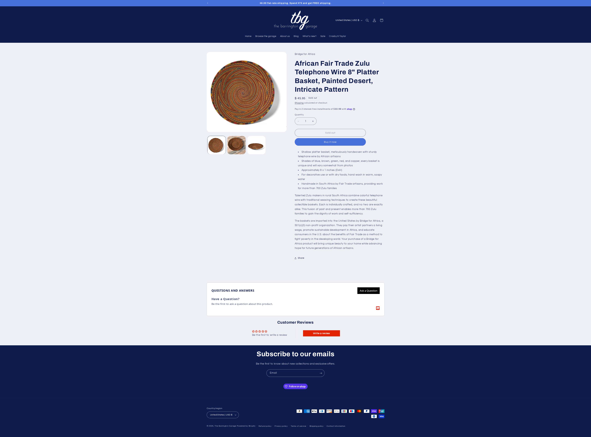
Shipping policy (317, 426)
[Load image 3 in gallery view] (256, 145)
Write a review (321, 333)
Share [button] (301, 258)
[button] (367, 20)
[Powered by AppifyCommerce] (378, 308)
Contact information (336, 426)
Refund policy (265, 426)
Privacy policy (281, 426)
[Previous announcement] (207, 3)
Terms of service (298, 426)
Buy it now (330, 142)
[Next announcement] (383, 3)
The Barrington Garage (225, 426)
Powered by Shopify (246, 426)
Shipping (299, 103)
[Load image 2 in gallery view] (236, 145)
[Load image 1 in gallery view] (216, 145)
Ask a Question (368, 290)
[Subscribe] (320, 373)
